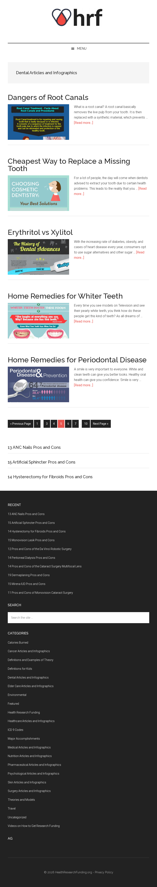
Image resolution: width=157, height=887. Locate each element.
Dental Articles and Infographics (28, 677)
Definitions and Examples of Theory (30, 660)
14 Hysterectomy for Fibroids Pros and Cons (50, 476)
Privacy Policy (104, 872)
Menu (81, 48)
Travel (12, 808)
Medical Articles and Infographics (29, 747)
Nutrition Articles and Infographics (30, 756)
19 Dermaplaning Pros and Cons (29, 575)
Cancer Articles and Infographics (29, 651)
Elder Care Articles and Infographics (31, 686)
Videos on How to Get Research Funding (34, 826)
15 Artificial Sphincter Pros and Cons (41, 462)
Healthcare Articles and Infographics (31, 721)
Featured (13, 703)
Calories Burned (18, 642)
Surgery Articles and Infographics (29, 791)
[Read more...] (83, 123)
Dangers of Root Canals (48, 97)
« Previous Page (20, 423)
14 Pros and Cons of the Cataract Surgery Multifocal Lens (45, 566)
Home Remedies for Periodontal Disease (77, 359)
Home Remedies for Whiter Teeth (65, 296)
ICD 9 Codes (15, 729)
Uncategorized (17, 817)
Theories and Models (21, 799)
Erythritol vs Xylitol (40, 232)
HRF (78, 17)
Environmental (17, 695)
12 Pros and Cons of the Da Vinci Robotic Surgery (40, 549)
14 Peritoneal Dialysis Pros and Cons (31, 557)
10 (87, 423)
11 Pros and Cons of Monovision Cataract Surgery (40, 592)
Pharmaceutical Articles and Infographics (34, 764)
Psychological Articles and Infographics (33, 773)
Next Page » (100, 423)
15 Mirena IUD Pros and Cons (26, 584)
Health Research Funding (24, 712)
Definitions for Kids (20, 668)
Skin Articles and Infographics (27, 782)
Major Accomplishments (24, 738)
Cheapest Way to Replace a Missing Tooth (69, 165)
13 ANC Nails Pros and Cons (34, 447)
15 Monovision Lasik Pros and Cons (31, 540)
